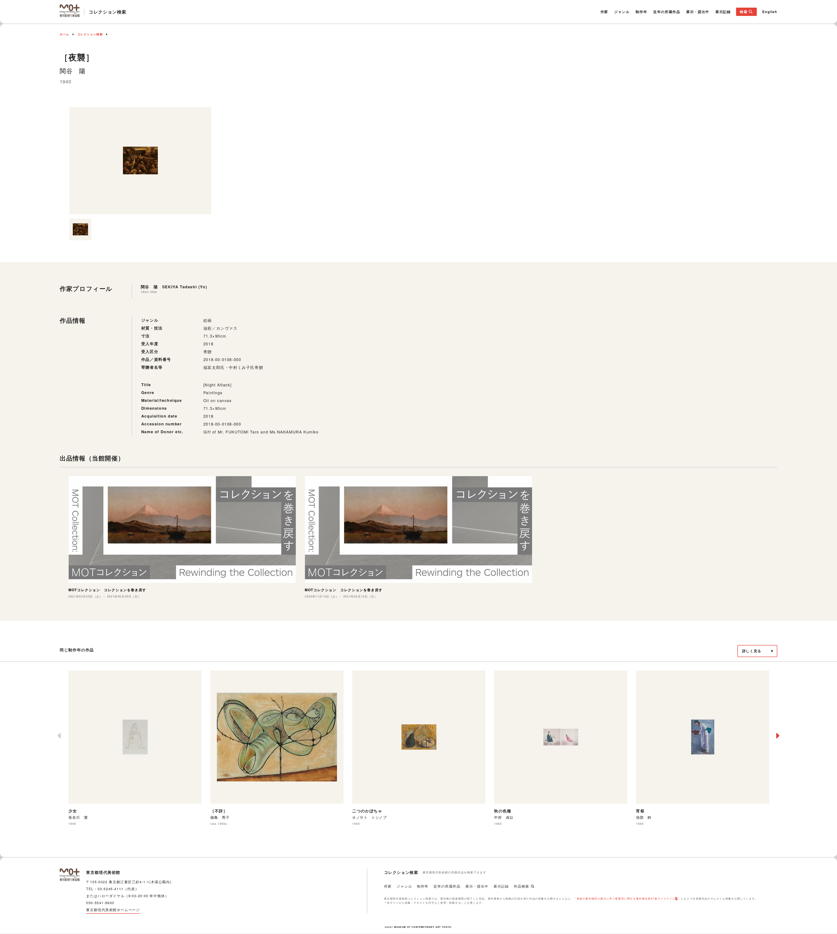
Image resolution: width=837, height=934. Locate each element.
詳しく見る (751, 650)
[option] (140, 160)
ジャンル (621, 11)
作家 (604, 11)
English (769, 11)
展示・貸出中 (697, 11)
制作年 (641, 11)
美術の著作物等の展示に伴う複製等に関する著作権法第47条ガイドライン (626, 898)
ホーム (64, 34)
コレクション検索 (90, 34)
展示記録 (723, 11)
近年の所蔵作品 (666, 11)
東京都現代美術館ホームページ (113, 909)
